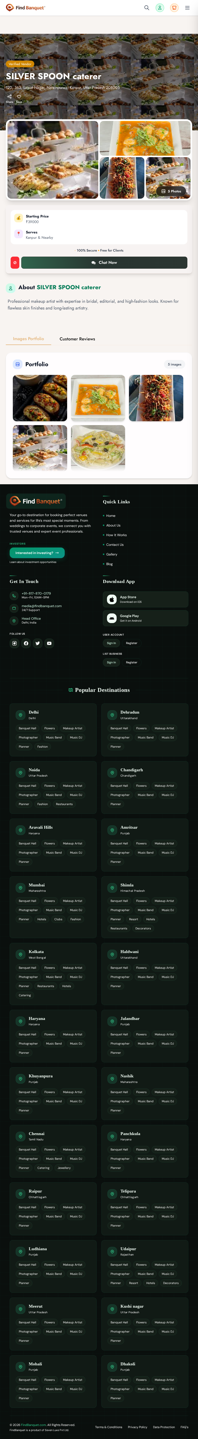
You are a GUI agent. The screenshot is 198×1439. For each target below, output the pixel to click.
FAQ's (184, 1427)
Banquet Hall (27, 728)
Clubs (58, 919)
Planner (24, 747)
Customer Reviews (77, 339)
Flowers (49, 728)
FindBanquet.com (33, 1425)
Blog (109, 564)
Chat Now (108, 262)
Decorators (143, 928)
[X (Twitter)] (37, 643)
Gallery (111, 554)
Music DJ (76, 737)
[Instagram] (14, 643)
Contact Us (115, 544)
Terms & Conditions (108, 1427)
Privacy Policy (137, 1427)
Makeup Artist (72, 728)
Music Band (54, 737)
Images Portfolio (28, 339)
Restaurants (64, 804)
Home (110, 515)
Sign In (111, 643)
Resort (133, 919)
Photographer (28, 737)
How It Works (116, 535)
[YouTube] (49, 643)
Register (131, 643)
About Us (113, 525)
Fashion (42, 747)
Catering (25, 995)
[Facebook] (26, 643)
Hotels (41, 919)
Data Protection (164, 1427)
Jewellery (64, 1168)
